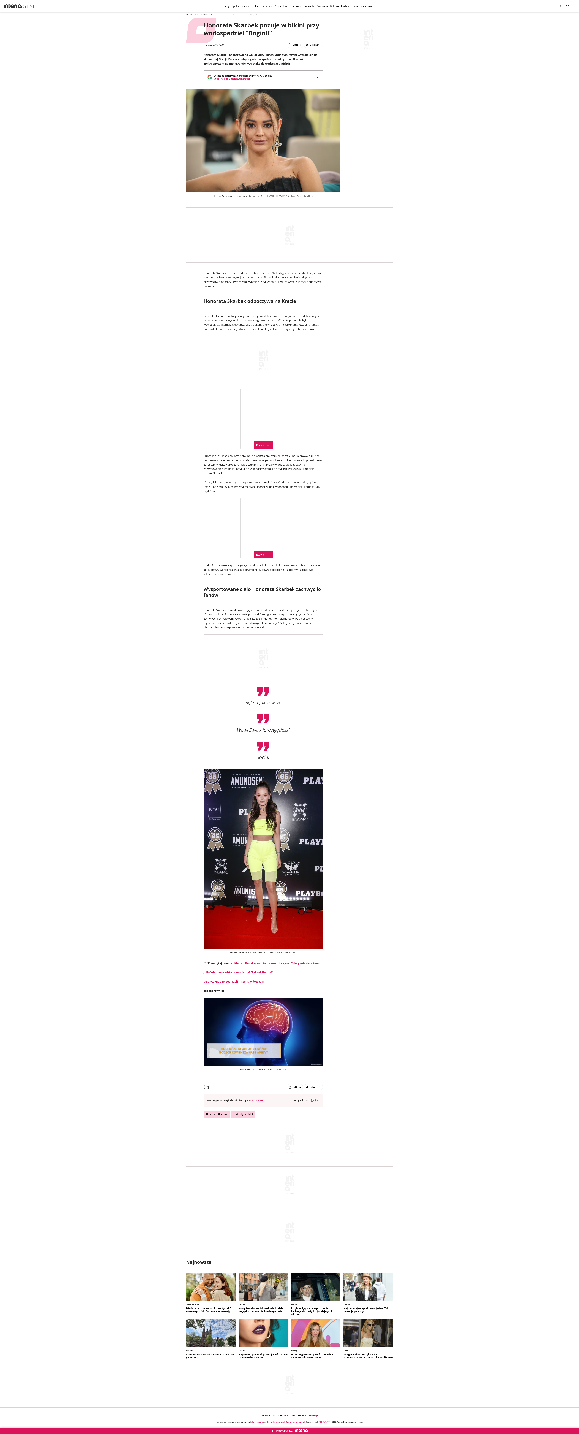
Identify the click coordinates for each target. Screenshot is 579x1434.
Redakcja (204, 15)
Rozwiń (260, 445)
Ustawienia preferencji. (295, 1422)
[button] (308, 6)
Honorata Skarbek (216, 1114)
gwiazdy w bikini (243, 1114)
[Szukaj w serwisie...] (561, 6)
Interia (189, 15)
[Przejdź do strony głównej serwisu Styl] (29, 6)
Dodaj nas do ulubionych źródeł (242, 78)
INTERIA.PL (322, 1422)
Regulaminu (257, 1422)
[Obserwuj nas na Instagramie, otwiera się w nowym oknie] (317, 1100)
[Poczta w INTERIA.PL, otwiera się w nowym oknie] (568, 6)
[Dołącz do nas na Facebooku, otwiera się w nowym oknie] (312, 1100)
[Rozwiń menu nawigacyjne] (574, 6)
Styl (196, 15)
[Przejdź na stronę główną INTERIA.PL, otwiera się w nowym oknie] (13, 6)
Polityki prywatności (276, 1422)
